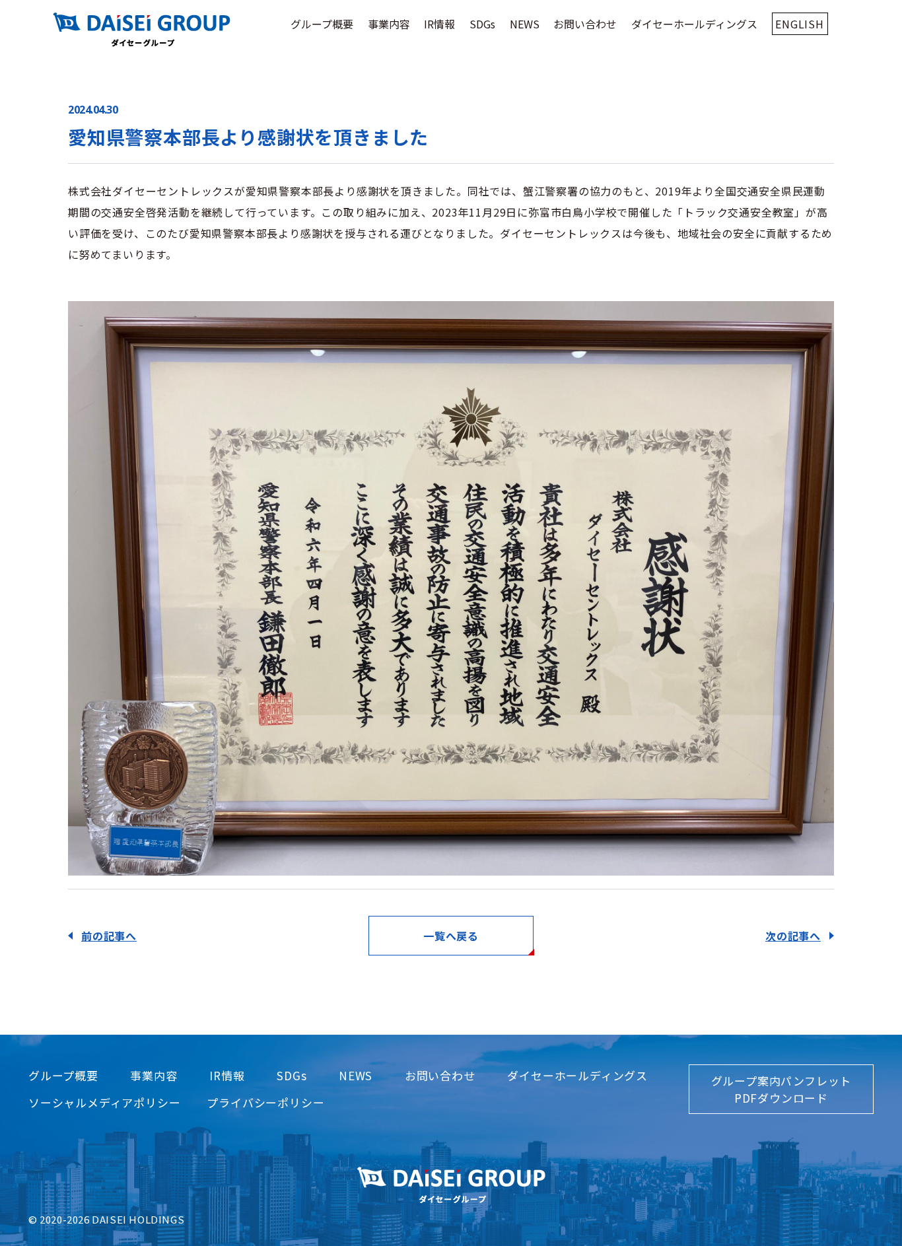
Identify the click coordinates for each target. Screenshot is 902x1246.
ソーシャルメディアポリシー (104, 1102)
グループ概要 (322, 24)
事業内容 (389, 24)
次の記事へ (793, 936)
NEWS (524, 24)
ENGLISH (799, 24)
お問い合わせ (585, 24)
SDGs (482, 24)
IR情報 (439, 24)
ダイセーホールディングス (694, 24)
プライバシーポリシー (265, 1102)
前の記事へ (109, 936)
